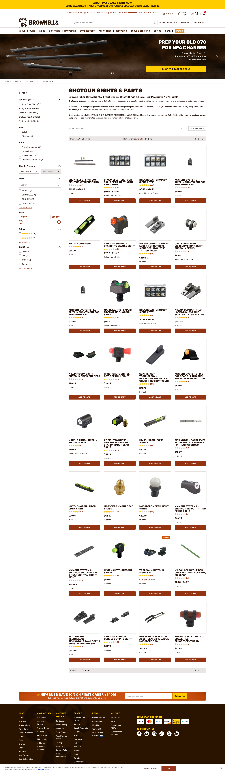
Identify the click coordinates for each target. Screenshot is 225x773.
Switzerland (79, 762)
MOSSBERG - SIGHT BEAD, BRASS (119, 507)
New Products (25, 755)
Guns (21, 718)
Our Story (41, 718)
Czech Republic (81, 728)
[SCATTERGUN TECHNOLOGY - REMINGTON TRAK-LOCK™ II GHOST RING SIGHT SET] (84, 617)
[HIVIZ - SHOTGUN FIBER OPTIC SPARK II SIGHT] (120, 355)
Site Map (96, 725)
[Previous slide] (8, 57)
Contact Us (60, 721)
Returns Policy (62, 750)
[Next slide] (217, 57)
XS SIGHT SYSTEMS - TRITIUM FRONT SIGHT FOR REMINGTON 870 (190, 182)
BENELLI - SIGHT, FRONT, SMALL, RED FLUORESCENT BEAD (189, 638)
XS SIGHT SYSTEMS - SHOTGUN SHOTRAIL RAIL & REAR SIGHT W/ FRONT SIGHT (83, 573)
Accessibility (97, 721)
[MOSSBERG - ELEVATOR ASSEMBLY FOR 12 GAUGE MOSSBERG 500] (155, 617)
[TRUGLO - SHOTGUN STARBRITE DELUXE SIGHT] (120, 225)
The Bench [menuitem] (198, 23)
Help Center (116, 718)
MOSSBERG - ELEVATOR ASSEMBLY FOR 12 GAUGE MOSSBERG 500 (154, 638)
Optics (21, 736)
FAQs (113, 721)
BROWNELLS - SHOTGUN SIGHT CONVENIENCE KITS (84, 181)
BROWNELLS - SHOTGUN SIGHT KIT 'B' (153, 311)
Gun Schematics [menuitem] (168, 22)
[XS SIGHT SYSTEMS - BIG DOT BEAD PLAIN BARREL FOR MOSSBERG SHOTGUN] (190, 355)
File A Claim (61, 732)
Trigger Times (43, 728)
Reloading (23, 729)
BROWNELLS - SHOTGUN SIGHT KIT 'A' (153, 181)
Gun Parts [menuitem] (54, 31)
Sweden (77, 758)
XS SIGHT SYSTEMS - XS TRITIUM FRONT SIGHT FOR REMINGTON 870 (84, 312)
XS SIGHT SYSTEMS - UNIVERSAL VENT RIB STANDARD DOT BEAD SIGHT (116, 443)
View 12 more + (25, 208)
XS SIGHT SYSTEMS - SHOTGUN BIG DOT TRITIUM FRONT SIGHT (190, 508)
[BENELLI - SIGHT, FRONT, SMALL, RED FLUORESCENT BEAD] (190, 617)
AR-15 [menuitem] (42, 31)
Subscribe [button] (180, 696)
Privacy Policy (98, 718)
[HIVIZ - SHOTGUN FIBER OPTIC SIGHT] (84, 487)
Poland (77, 750)
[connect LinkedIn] (176, 733)
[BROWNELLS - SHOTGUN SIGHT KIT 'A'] (155, 161)
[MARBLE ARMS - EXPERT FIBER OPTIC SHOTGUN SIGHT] (120, 291)
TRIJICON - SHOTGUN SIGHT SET (151, 571)
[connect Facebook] (139, 733)
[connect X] (169, 733)
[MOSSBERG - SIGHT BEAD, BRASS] (120, 487)
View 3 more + (25, 242)
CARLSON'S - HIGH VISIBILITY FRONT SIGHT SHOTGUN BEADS (189, 245)
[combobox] (29, 171)
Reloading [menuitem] (121, 31)
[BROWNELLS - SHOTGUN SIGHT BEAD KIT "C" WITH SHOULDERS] (120, 161)
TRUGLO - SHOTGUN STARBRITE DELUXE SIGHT (119, 244)
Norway (77, 747)
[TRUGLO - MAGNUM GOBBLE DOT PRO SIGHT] (120, 617)
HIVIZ (93, 115)
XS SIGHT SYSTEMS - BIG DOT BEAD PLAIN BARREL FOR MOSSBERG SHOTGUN (190, 376)
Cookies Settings (150, 768)
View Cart (60, 728)
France (77, 735)
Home (7, 81)
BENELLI (133, 115)
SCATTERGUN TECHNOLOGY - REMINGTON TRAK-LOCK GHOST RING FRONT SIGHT (154, 377)
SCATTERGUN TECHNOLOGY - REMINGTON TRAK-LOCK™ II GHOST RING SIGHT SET (84, 640)
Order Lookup (62, 725)
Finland (77, 732)
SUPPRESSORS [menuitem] (87, 31)
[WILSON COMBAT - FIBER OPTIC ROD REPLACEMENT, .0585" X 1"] (190, 551)
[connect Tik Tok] (161, 733)
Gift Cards (60, 746)
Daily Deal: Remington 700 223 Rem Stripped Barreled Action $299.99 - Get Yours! (112, 12)
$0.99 (24, 217)
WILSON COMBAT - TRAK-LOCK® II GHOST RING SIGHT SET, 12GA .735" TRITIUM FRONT (153, 247)
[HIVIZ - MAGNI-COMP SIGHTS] (155, 421)
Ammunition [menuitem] (105, 31)
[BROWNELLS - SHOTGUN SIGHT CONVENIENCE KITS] (84, 161)
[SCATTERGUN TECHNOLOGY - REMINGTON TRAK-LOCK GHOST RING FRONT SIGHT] (155, 355)
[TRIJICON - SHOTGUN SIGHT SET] (155, 551)
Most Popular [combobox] (196, 128)
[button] (195, 13)
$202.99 (56, 217)
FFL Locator (42, 739)
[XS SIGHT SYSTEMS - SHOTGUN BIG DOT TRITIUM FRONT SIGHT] (190, 487)
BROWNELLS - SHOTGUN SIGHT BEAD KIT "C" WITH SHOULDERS (118, 182)
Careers (40, 732)
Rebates (22, 751)
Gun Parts (15, 81)
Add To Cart (84, 201)
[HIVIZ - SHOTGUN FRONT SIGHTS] (120, 551)
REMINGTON (119, 115)
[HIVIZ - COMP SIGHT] (84, 225)
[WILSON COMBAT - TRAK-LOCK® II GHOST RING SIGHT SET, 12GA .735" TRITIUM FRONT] (155, 225)
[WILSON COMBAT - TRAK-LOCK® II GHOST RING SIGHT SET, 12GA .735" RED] (190, 291)
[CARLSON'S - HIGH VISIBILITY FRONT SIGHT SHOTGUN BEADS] (190, 225)
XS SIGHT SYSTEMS (104, 115)
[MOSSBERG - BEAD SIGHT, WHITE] (155, 487)
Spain (76, 754)
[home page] (39, 23)
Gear (21, 740)
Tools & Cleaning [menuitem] (140, 31)
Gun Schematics (26, 759)
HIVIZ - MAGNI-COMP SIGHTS (151, 441)
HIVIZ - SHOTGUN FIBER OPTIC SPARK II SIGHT (117, 375)
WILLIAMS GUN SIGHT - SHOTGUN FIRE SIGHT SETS (84, 375)
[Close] (221, 768)
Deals (21, 748)
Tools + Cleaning (26, 733)
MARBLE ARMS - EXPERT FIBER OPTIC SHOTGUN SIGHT (118, 312)
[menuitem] (23, 31)
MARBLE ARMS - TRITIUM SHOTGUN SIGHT (83, 441)
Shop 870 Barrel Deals (176, 69)
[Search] (155, 22)
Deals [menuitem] (179, 31)
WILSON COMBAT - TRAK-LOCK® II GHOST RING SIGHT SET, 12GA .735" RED (190, 312)
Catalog (59, 742)
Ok (169, 768)
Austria (77, 724)
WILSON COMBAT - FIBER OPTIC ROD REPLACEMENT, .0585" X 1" (190, 572)
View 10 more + (25, 268)
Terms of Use (97, 729)
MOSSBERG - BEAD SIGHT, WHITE (154, 507)
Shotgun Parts (27, 81)
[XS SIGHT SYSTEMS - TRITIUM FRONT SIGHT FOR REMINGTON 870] (190, 161)
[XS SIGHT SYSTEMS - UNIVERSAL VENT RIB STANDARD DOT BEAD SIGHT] (120, 421)
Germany (78, 739)
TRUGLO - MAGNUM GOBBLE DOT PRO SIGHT (118, 637)
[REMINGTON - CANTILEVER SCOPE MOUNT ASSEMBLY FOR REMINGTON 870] (190, 421)
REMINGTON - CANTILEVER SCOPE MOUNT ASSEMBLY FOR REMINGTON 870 (190, 442)
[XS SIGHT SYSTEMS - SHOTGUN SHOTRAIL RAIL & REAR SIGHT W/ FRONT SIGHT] (84, 551)
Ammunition (24, 725)
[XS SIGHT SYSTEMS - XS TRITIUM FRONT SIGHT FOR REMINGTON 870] (84, 291)
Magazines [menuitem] (70, 31)
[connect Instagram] (154, 733)
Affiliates (41, 743)
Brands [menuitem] (185, 22)
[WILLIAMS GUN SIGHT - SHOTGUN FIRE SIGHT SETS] (84, 355)
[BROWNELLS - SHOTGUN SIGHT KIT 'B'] (155, 291)
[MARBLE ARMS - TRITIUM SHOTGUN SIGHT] (84, 421)
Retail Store (42, 735)
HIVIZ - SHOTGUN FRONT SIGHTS (118, 571)
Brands (22, 744)
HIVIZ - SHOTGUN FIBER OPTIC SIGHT (82, 507)
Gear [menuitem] (168, 31)
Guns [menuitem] (32, 31)
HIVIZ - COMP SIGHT (80, 243)
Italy (76, 743)
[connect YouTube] (146, 733)
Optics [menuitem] (157, 31)
